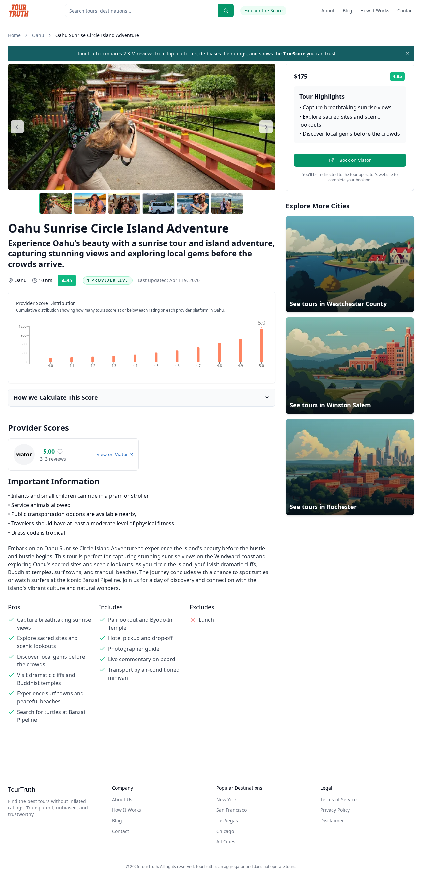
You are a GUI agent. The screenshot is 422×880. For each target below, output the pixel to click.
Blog (347, 10)
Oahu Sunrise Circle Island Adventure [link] (97, 35)
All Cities (225, 841)
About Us (122, 799)
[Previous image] (17, 126)
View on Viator (112, 454)
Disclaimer (332, 820)
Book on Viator (355, 160)
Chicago (225, 831)
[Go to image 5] (193, 203)
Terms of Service (338, 799)
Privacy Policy (335, 810)
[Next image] (266, 126)
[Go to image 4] (158, 203)
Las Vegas (227, 820)
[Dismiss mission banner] (407, 54)
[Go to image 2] (90, 203)
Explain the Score (263, 10)
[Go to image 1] (56, 203)
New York (226, 799)
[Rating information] (60, 451)
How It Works (374, 10)
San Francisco (231, 810)
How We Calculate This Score (56, 397)
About (328, 10)
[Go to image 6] (227, 203)
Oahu (38, 35)
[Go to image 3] (124, 203)
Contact (405, 10)
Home (14, 35)
